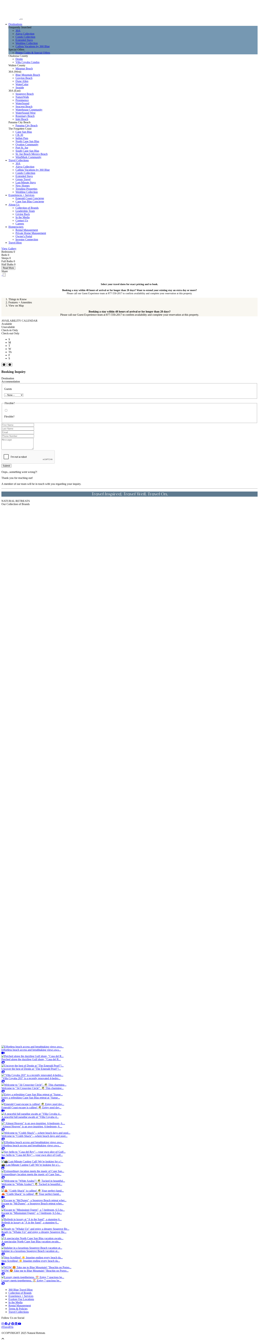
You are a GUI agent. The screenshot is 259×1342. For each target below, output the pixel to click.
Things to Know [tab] (17, 299)
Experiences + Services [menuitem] (21, 195)
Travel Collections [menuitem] (18, 160)
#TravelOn (7, 1326)
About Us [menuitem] (13, 204)
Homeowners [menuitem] (15, 226)
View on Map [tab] (16, 305)
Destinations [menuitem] (15, 24)
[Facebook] (6, 1323)
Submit (6, 465)
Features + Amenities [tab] (20, 302)
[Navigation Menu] (21, 19)
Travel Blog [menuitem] (15, 242)
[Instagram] (3, 1323)
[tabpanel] (129, 313)
